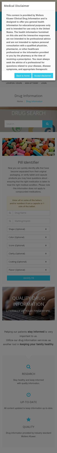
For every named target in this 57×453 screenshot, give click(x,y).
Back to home (23, 75)
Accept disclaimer (42, 75)
